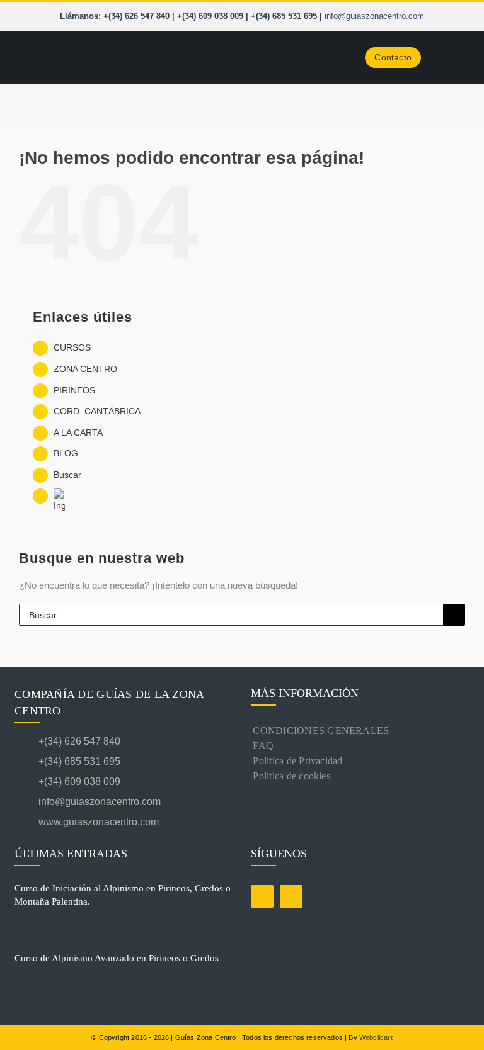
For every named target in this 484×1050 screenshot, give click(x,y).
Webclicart (376, 1037)
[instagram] (291, 896)
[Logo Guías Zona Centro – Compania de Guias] (107, 41)
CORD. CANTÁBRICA (97, 411)
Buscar (67, 475)
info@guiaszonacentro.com (374, 16)
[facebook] (262, 896)
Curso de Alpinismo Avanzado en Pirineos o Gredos (116, 958)
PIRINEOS (74, 390)
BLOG (66, 453)
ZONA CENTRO (85, 369)
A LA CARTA (78, 432)
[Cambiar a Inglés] (259, 501)
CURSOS (72, 347)
